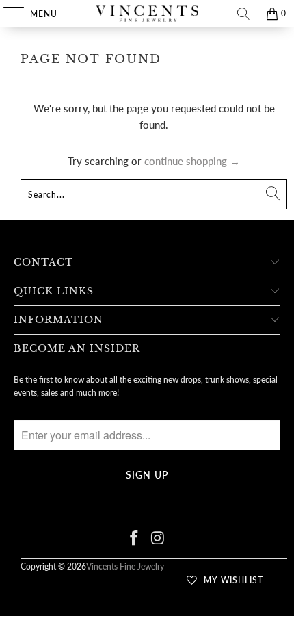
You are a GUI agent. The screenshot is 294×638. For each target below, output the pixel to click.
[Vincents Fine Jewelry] (147, 13)
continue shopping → (192, 161)
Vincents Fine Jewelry (125, 566)
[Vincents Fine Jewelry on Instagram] (158, 538)
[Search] (243, 13)
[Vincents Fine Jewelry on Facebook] (134, 538)
